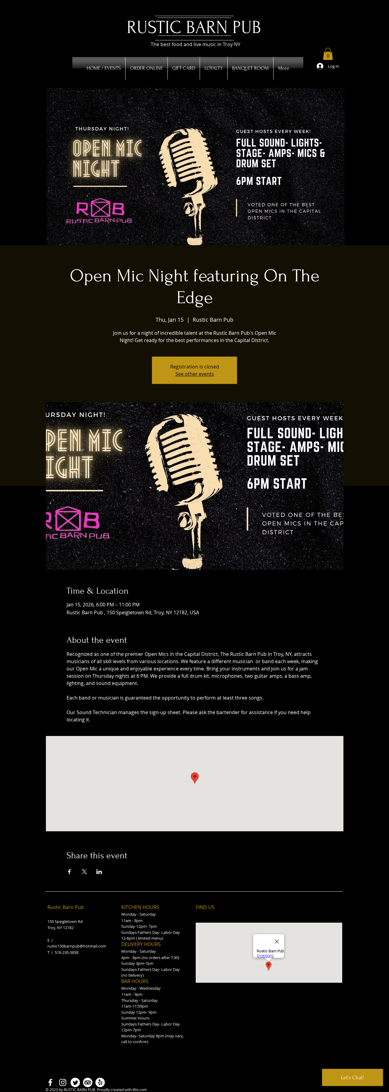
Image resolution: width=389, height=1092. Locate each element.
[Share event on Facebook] (69, 871)
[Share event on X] (84, 871)
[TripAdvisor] (87, 1082)
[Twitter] (75, 1082)
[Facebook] (50, 1082)
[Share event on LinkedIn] (99, 871)
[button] (328, 54)
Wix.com (140, 1089)
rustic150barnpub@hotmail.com (76, 946)
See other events (194, 374)
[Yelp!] (100, 1082)
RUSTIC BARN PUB (194, 27)
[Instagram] (62, 1082)
